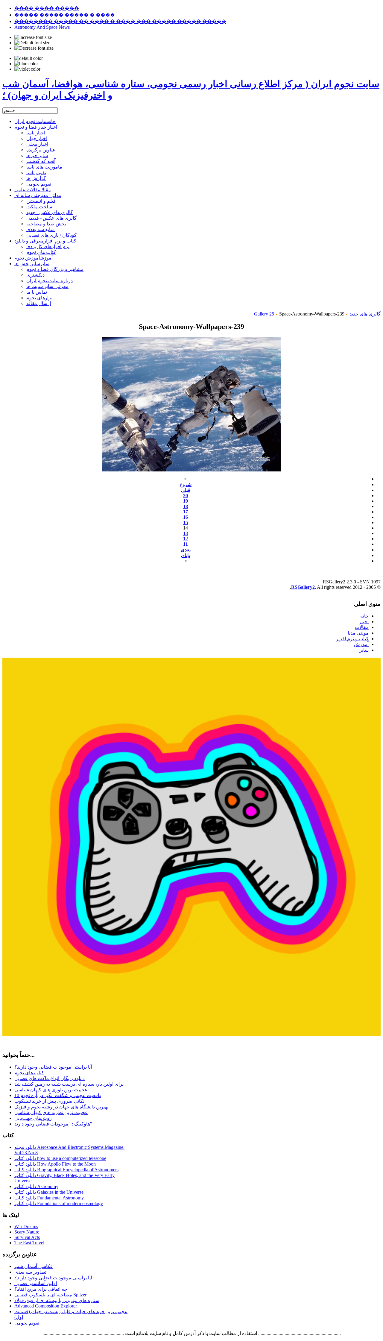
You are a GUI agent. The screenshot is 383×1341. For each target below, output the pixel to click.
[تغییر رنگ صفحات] (28, 58)
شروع (186, 484)
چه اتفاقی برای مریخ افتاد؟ (40, 1289)
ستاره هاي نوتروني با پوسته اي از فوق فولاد (56, 1300)
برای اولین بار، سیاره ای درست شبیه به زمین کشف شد (69, 1084)
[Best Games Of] (191, 1034)
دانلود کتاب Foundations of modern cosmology (58, 1203)
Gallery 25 (264, 313)
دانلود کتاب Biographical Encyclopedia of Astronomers (66, 1169)
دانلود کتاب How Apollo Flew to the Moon (55, 1163)
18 (185, 506)
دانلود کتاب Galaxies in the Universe (48, 1192)
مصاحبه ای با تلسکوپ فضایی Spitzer (50, 1294)
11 (185, 544)
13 (185, 533)
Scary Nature (26, 1231)
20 (185, 495)
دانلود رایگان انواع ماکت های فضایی (49, 1078)
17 (185, 511)
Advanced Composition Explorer (45, 1305)
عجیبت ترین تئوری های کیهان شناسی (51, 1089)
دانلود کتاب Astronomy (36, 1186)
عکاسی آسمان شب (33, 1266)
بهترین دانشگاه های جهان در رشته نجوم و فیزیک (61, 1106)
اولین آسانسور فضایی (35, 1283)
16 (185, 517)
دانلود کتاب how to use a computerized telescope (60, 1158)
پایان (185, 555)
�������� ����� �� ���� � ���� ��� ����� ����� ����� (120, 21)
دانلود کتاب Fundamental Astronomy (49, 1197)
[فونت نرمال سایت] (32, 42)
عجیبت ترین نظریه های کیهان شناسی (51, 1112)
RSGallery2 (303, 587)
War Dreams (26, 1226)
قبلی (185, 490)
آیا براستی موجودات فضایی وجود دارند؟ (53, 1067)
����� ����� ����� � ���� (64, 14)
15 (185, 522)
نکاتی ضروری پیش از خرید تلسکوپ (49, 1101)
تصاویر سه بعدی (30, 1272)
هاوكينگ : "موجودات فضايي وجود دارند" (53, 1123)
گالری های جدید (365, 313)
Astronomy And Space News (42, 27)
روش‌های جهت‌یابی (33, 1118)
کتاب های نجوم (29, 1072)
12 (185, 538)
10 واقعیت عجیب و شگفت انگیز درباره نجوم (57, 1095)
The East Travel (29, 1242)
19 (185, 500)
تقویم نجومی (26, 1322)
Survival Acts (27, 1237)
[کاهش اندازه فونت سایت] (34, 48)
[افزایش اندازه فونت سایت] (33, 37)
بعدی (186, 549)
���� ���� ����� (46, 8)
